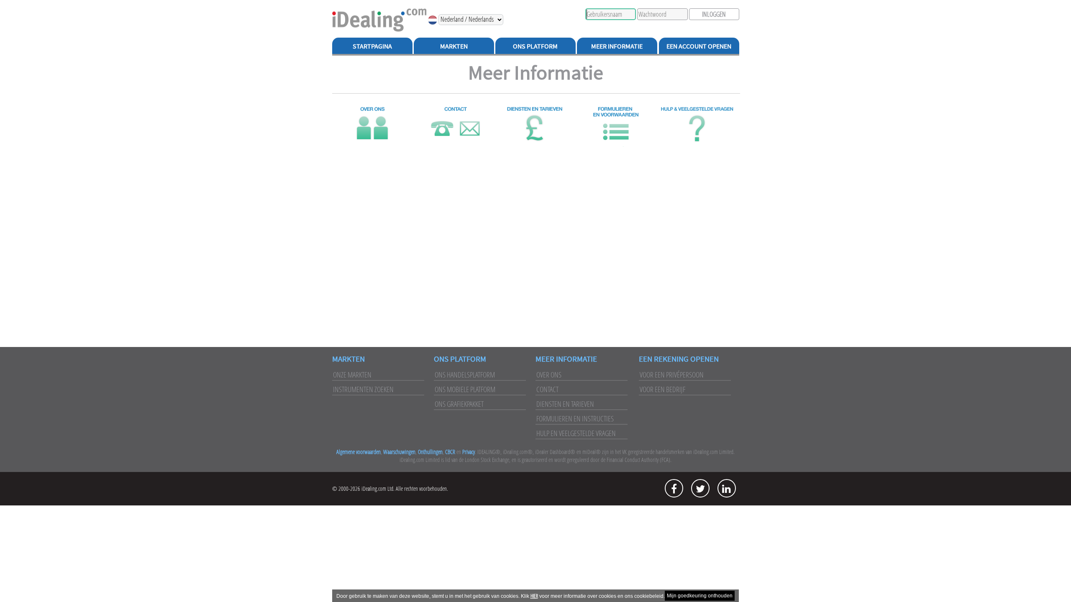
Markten (454, 46)
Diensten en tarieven (565, 404)
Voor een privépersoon (672, 375)
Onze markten (352, 375)
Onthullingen (430, 452)
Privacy (468, 452)
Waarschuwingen (399, 452)
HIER (534, 595)
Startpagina (372, 46)
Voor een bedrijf (662, 389)
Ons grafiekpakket (459, 404)
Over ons (548, 375)
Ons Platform (535, 46)
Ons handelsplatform (465, 375)
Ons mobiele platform (465, 389)
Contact (547, 389)
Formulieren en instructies (575, 418)
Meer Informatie (617, 46)
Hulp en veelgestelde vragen (576, 433)
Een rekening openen (679, 359)
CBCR (450, 452)
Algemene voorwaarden (358, 452)
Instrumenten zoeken (363, 389)
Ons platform (460, 359)
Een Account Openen (698, 46)
